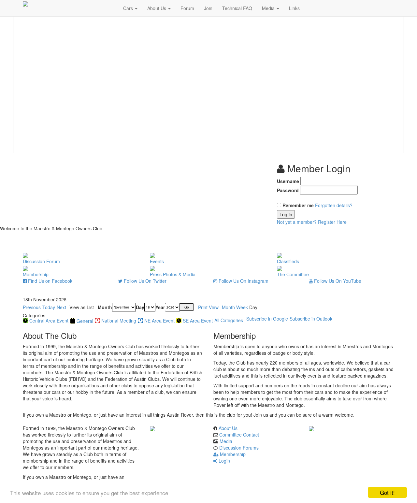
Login (223, 460)
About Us (157, 8)
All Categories (228, 320)
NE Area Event (159, 320)
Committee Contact (239, 434)
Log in (286, 214)
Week (242, 307)
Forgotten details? (333, 205)
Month (105, 307)
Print (208, 307)
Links (294, 8)
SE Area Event (198, 320)
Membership (232, 454)
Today (48, 307)
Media (269, 8)
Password (288, 190)
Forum (187, 8)
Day (140, 307)
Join (208, 8)
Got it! (387, 492)
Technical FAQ (237, 8)
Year (160, 307)
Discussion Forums (239, 447)
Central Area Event (48, 320)
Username (288, 181)
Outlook (311, 318)
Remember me (298, 205)
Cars (128, 8)
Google (267, 318)
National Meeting (118, 320)
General (85, 321)
